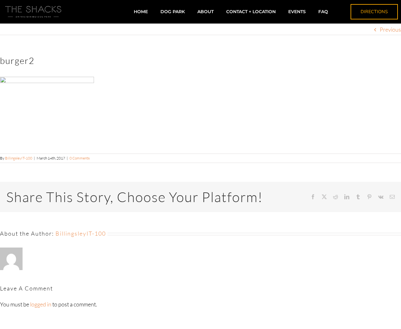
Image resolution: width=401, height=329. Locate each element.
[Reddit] (335, 196)
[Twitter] (324, 196)
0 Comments (80, 158)
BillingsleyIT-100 (18, 158)
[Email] (392, 196)
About (205, 11)
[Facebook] (312, 196)
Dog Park (172, 11)
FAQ (323, 11)
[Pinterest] (369, 196)
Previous (390, 29)
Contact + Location (251, 11)
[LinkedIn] (346, 196)
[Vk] (380, 196)
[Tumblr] (358, 196)
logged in (40, 304)
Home (141, 11)
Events (297, 11)
